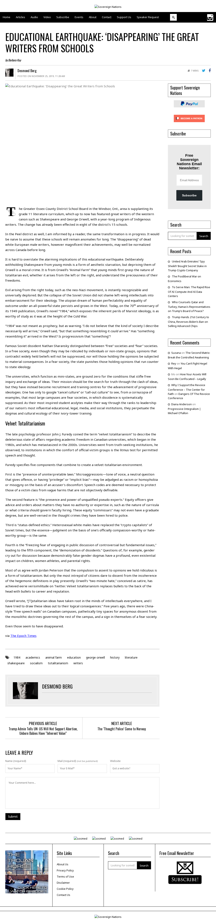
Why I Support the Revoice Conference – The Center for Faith (186, 389)
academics (33, 657)
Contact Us (63, 895)
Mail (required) (67, 761)
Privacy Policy (65, 870)
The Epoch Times (23, 635)
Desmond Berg (27, 70)
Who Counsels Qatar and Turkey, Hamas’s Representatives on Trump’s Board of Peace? (189, 306)
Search (203, 236)
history (115, 657)
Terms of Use (65, 876)
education (74, 657)
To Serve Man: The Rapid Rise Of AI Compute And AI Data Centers (189, 291)
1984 (17, 657)
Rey (173, 363)
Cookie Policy (65, 889)
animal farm (53, 657)
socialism (36, 663)
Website (115, 761)
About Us (62, 864)
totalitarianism (58, 663)
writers (78, 663)
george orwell (95, 657)
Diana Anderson (181, 404)
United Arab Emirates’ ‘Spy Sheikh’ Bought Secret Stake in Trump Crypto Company (187, 265)
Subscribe (189, 195)
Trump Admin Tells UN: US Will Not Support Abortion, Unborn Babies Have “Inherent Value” (43, 731)
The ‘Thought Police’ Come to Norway (121, 728)
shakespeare (16, 663)
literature (131, 657)
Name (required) (15, 761)
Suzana (176, 353)
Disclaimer (63, 883)
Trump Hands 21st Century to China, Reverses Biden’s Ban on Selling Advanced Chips (188, 321)
